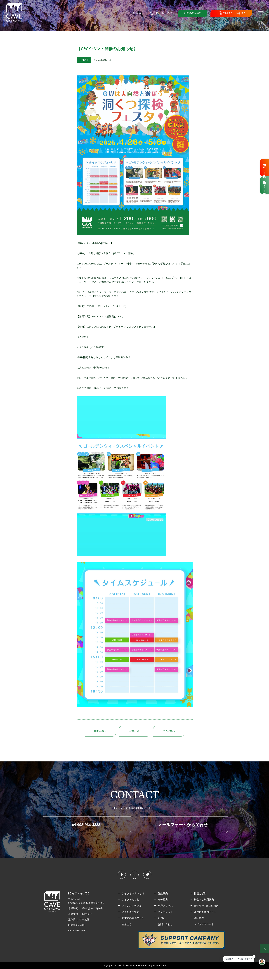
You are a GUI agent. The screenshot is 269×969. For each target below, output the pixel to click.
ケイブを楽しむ (130, 899)
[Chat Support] (262, 962)
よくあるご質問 (130, 911)
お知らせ (163, 918)
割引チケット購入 (264, 167)
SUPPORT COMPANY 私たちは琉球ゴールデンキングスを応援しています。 (181, 940)
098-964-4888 (78, 925)
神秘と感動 (200, 893)
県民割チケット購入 (264, 185)
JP (170, 13)
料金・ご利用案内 (204, 899)
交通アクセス (165, 905)
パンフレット (165, 911)
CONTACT (138, 13)
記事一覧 (134, 731)
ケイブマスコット (204, 924)
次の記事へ (169, 731)
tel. (86, 824)
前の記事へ (100, 731)
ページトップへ (264, 948)
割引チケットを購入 (234, 13)
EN (166, 13)
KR (156, 13)
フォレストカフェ (132, 905)
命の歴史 (163, 899)
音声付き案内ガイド (205, 911)
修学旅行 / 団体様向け (206, 905)
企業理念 (127, 924)
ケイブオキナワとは (133, 893)
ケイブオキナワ (14, 13)
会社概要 (199, 918)
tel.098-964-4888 (192, 13)
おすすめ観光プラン (133, 918)
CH (161, 13)
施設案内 (163, 893)
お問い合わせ (165, 924)
